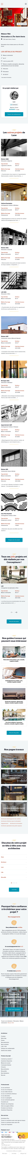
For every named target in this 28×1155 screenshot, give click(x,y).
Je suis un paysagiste (6, 1097)
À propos (3, 1036)
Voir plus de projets (14, 621)
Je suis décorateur (5, 1095)
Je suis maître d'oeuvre (6, 1091)
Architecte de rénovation (16, 823)
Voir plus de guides (14, 732)
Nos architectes (5, 1069)
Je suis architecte (5, 1087)
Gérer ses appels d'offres (7, 1106)
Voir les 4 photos (22, 24)
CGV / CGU (4, 1046)
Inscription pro (4, 1102)
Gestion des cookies (6, 1050)
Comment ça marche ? (6, 1059)
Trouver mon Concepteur (14, 1009)
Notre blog (3, 1038)
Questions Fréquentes (6, 1110)
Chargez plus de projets (14, 540)
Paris (2, 857)
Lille (2, 872)
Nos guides (4, 1071)
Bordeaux (3, 862)
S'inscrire (3, 1067)
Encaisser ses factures (6, 1108)
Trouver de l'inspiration (6, 1124)
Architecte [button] (14, 104)
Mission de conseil (5, 1063)
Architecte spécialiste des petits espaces (11, 825)
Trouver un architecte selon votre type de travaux (13, 1120)
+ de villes (14, 889)
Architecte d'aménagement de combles (11, 818)
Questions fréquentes (6, 1061)
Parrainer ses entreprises (7, 1104)
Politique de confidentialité (7, 1048)
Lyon (2, 867)
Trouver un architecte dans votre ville (10, 1122)
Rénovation (16, 1021)
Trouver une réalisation (6, 1021)
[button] (11, 883)
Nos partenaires (5, 1042)
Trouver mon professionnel (14, 114)
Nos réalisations (5, 1073)
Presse (3, 1040)
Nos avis (3, 1075)
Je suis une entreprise (6, 1089)
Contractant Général (6, 1065)
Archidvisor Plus (5, 1118)
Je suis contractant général (7, 1100)
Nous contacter (5, 1044)
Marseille (3, 877)
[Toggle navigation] (25, 3)
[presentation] (12, 612)
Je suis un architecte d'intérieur (9, 1093)
